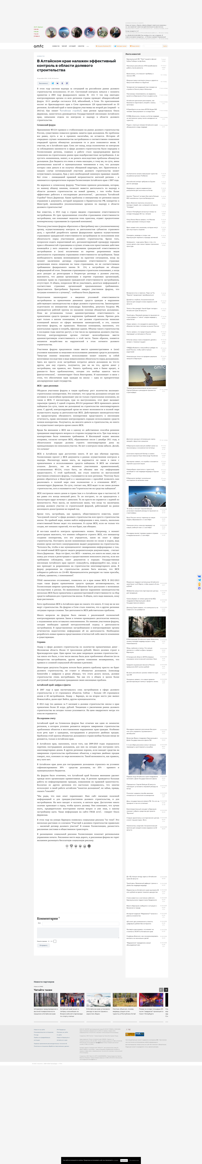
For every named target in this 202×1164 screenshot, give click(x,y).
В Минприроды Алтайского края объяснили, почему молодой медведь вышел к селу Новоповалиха (143, 641)
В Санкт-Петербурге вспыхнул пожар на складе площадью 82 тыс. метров (141, 213)
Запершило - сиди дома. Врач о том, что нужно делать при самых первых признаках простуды (143, 244)
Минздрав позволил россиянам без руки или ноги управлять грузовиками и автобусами (141, 731)
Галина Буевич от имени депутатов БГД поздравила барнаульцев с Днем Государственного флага (141, 601)
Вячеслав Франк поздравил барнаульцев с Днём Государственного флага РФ (142, 739)
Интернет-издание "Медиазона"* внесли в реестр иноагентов (142, 915)
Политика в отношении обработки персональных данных (51, 1046)
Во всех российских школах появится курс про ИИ (142, 674)
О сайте (59, 1035)
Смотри (81, 46)
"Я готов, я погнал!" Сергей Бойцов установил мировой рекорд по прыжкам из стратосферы (142, 511)
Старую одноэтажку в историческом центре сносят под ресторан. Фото (143, 819)
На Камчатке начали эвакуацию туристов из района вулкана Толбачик (142, 175)
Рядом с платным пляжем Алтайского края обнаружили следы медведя (142, 126)
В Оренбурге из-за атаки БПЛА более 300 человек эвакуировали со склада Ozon (142, 110)
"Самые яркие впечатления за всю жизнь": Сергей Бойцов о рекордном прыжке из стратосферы (142, 390)
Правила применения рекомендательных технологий (50, 1043)
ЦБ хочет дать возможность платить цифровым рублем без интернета (140, 922)
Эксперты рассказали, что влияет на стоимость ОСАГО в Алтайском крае (140, 930)
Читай (64, 46)
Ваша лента (135, 46)
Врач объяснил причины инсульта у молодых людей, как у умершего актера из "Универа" (142, 205)
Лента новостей (133, 54)
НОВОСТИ (41, 56)
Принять (124, 1160)
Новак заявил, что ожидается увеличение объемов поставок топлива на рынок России (143, 325)
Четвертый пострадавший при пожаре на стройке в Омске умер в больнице (142, 88)
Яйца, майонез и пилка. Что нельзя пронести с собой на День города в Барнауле (139, 650)
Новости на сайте (39, 1029)
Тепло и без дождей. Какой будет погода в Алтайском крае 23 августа (142, 309)
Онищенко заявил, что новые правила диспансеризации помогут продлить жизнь (142, 680)
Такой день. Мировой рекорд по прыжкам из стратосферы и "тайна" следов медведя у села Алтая (143, 317)
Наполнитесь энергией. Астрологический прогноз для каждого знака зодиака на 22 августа (142, 828)
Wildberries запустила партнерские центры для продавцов (142, 592)
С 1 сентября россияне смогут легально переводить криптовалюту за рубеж (141, 746)
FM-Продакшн (61, 1029)
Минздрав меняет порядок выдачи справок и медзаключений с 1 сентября (142, 534)
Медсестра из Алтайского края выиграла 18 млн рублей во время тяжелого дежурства (143, 891)
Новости (55, 46)
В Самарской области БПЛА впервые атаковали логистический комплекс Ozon (142, 658)
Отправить (43, 945)
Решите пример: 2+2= (45, 941)
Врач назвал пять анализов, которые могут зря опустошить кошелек (142, 228)
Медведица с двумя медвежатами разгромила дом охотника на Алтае (139, 189)
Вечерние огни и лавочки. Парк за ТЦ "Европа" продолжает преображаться (140, 294)
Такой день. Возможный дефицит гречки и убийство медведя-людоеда (142, 884)
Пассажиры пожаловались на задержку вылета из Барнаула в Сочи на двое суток (142, 95)
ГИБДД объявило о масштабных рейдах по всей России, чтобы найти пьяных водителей (142, 350)
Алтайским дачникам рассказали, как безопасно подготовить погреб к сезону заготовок (141, 103)
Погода (36, 1035)
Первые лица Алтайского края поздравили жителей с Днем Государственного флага (142, 778)
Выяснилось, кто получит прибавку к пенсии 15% (140, 75)
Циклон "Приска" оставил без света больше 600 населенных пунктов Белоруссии (143, 197)
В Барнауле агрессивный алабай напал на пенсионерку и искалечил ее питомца (142, 447)
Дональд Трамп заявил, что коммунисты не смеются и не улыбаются (142, 608)
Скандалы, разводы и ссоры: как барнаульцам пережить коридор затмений (142, 236)
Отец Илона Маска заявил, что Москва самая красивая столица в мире (141, 221)
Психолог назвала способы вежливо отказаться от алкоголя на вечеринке (140, 794)
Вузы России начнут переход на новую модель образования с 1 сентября (141, 518)
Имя (39, 923)
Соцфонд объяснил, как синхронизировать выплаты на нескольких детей (142, 937)
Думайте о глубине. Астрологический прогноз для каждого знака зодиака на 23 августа (142, 302)
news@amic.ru (99, 1042)
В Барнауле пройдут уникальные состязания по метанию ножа (139, 479)
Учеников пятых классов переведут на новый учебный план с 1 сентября (141, 526)
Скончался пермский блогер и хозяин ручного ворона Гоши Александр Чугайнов (142, 455)
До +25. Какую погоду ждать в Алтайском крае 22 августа (142, 878)
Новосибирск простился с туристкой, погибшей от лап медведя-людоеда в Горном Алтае (143, 471)
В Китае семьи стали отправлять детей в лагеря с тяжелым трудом (141, 341)
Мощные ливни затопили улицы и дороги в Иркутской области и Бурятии (142, 81)
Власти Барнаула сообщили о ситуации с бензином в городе (142, 907)
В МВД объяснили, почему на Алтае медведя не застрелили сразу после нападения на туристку (143, 118)
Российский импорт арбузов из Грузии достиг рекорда (141, 182)
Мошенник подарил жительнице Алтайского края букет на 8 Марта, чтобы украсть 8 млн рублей (143, 584)
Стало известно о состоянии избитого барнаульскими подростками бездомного (142, 899)
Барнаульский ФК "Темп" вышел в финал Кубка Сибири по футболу (141, 60)
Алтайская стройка (70, 110)
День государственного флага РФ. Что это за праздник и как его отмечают (143, 802)
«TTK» (60, 1063)
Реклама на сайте (62, 1032)
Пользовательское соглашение (43, 1032)
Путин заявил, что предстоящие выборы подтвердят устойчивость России (141, 333)
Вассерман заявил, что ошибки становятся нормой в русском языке (142, 462)
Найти (165, 46)
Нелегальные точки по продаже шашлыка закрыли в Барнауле (142, 357)
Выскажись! (43, 83)
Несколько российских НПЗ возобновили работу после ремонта (142, 67)
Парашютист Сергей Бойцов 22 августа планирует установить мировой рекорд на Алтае (142, 786)
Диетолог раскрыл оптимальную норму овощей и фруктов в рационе (141, 440)
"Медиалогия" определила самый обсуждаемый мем (139, 944)
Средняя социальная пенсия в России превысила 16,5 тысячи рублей (141, 666)
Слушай (72, 46)
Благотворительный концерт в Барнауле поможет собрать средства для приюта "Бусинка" (141, 811)
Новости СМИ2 (38, 986)
